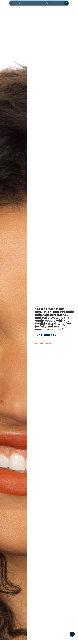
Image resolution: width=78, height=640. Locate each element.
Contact (41, 343)
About (36, 343)
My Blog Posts (48, 343)
